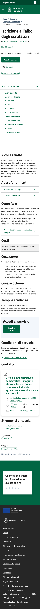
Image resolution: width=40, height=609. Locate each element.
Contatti (6, 550)
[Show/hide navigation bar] (3, 9)
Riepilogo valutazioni (11, 577)
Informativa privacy (10, 537)
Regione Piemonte (9, 2)
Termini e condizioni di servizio (15, 357)
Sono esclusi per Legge (12, 189)
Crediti (5, 532)
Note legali (7, 541)
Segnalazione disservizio (12, 581)
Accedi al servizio (10, 59)
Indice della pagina (10, 86)
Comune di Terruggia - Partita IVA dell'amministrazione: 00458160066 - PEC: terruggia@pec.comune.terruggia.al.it (19, 594)
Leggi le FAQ (7, 568)
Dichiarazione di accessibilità (14, 546)
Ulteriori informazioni (12, 195)
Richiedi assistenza (10, 559)
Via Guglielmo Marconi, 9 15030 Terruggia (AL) (23, 399)
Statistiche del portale (11, 563)
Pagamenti (7, 572)
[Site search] (35, 9)
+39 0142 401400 (13, 405)
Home (5, 19)
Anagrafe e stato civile (11, 21)
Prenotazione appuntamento (14, 555)
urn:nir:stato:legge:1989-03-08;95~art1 (15, 41)
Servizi (12, 19)
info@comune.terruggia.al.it (21, 410)
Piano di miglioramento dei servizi (16, 586)
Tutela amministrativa (13, 425)
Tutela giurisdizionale (13, 428)
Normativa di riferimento (10, 73)
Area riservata (8, 528)
